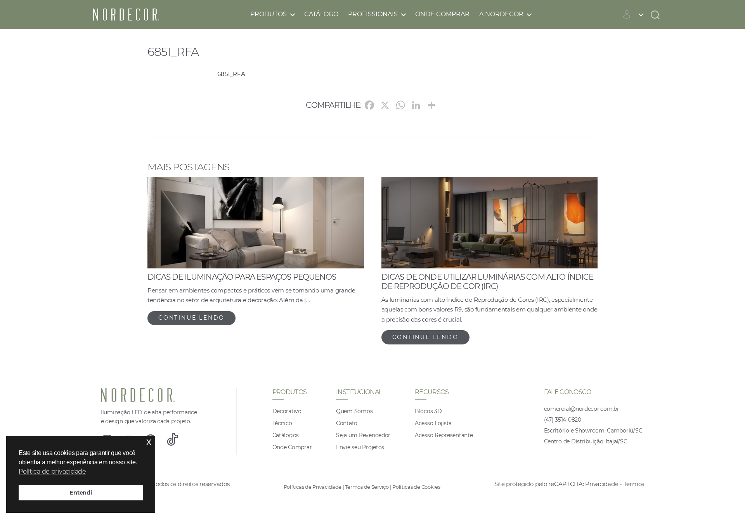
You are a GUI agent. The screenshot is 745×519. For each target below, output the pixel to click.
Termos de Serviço (366, 487)
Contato (346, 423)
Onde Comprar (442, 14)
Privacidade (601, 484)
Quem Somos (354, 411)
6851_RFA (231, 74)
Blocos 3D (428, 411)
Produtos (268, 14)
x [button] (148, 441)
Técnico (282, 423)
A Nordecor (501, 14)
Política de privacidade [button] (52, 471)
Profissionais (373, 14)
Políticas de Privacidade (313, 487)
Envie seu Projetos (360, 447)
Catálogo (321, 14)
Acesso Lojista (433, 423)
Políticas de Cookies (416, 487)
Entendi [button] (80, 492)
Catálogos (285, 435)
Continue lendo (191, 317)
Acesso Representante (444, 435)
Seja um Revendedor (363, 435)
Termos (634, 484)
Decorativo (286, 411)
